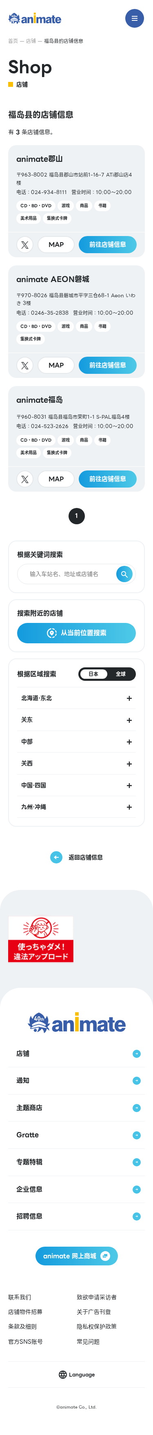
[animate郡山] (76, 201)
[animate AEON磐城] (76, 321)
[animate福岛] (76, 439)
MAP (56, 244)
